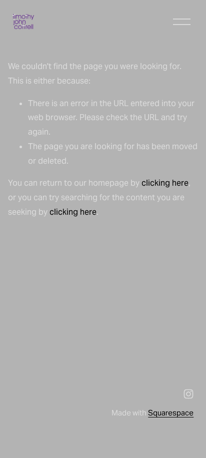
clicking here (165, 183)
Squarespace (171, 412)
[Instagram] (189, 394)
